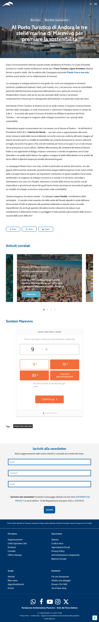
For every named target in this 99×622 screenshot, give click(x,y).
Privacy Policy (58, 551)
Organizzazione (15, 539)
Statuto (55, 539)
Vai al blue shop (58, 588)
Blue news (13, 580)
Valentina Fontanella (63, 523)
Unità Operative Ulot (17, 543)
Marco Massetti (50, 523)
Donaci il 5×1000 (59, 584)
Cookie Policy (35, 616)
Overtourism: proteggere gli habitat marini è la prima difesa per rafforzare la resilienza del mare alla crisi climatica (43, 283)
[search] (90, 3)
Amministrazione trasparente (65, 555)
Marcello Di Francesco (24, 523)
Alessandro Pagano (38, 523)
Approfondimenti (16, 584)
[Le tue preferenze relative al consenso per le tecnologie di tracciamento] (94, 618)
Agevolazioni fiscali (60, 547)
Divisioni (12, 547)
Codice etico (57, 543)
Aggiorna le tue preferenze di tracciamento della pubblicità (60, 616)
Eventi (11, 588)
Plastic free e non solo (23, 426)
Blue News (36, 20)
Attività (11, 576)
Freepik (89, 523)
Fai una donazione (60, 576)
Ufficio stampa (15, 555)
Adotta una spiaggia (61, 580)
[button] (95, 4)
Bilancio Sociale (58, 559)
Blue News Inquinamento (56, 20)
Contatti (11, 551)
